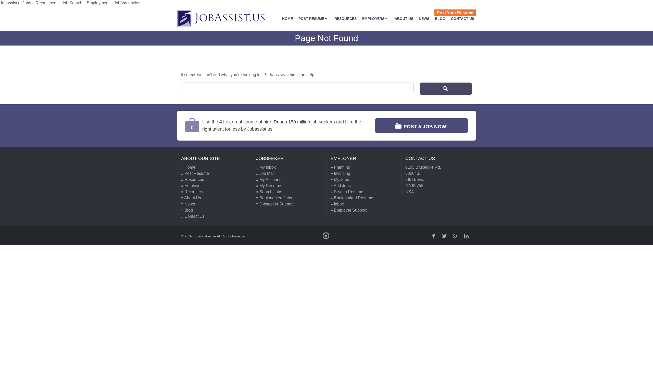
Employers (373, 19)
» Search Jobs (269, 192)
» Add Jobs (341, 185)
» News (188, 204)
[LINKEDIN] (467, 236)
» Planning (340, 167)
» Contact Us (193, 216)
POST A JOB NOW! (426, 126)
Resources (345, 19)
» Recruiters (192, 192)
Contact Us (462, 19)
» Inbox (337, 204)
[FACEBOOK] (434, 236)
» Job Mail (265, 173)
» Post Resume (195, 173)
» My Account (268, 179)
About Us (404, 19)
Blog (440, 19)
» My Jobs (340, 179)
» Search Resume (347, 192)
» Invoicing (340, 173)
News (424, 19)
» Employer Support (349, 210)
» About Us (191, 198)
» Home (188, 167)
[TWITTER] (445, 236)
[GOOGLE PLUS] (456, 236)
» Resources (192, 179)
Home (287, 19)
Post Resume (311, 19)
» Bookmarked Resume (352, 198)
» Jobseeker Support (275, 204)
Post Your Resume (455, 13)
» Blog (187, 210)
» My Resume (268, 185)
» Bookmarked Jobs (274, 198)
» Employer (191, 185)
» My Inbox (266, 167)
